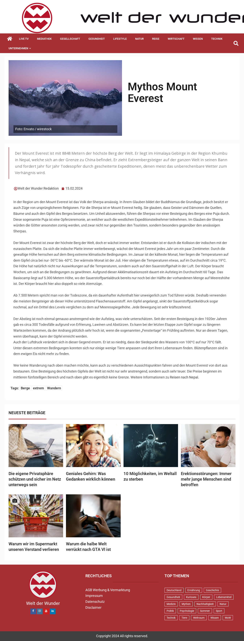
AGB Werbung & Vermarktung (107, 590)
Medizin (171, 603)
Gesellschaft (70, 38)
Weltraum (199, 617)
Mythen (186, 603)
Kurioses (191, 597)
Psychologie (187, 610)
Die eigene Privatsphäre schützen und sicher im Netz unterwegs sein (35, 479)
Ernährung (193, 590)
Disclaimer (93, 607)
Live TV (24, 38)
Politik (170, 610)
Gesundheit (96, 38)
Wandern (54, 388)
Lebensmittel (223, 597)
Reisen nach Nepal (184, 377)
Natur (139, 38)
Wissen (198, 38)
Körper (206, 597)
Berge (25, 388)
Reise (155, 38)
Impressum (94, 596)
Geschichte (212, 590)
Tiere (184, 617)
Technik (216, 38)
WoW (228, 617)
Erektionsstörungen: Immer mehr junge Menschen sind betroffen (206, 479)
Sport (219, 610)
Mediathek (44, 38)
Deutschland (174, 590)
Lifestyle (120, 38)
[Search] (236, 43)
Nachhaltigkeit (205, 603)
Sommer (205, 610)
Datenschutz (95, 602)
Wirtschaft (176, 38)
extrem (38, 388)
